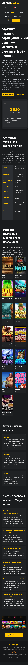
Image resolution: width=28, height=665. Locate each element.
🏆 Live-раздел (19, 12)
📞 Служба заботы (18, 16)
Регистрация (20, 94)
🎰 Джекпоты (8, 7)
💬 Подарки (8, 16)
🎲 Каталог (8, 12)
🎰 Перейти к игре (14, 635)
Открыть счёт (16, 21)
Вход (9, 21)
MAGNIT (10, 3)
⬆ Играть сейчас (8, 94)
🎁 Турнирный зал (18, 7)
